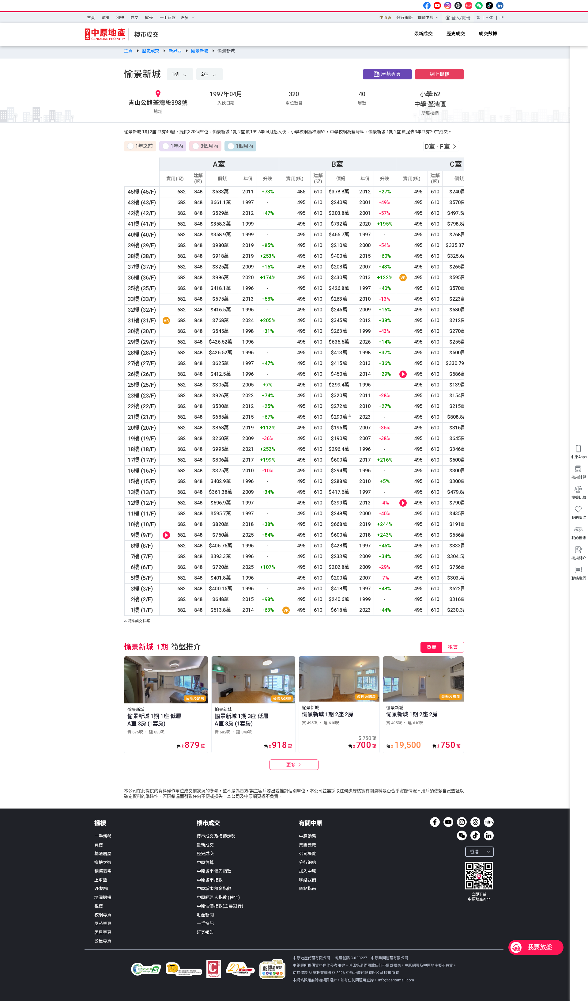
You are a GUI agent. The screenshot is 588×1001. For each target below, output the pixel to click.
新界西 (176, 50)
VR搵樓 (101, 888)
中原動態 (307, 836)
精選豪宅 (103, 871)
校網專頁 (103, 914)
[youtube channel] (437, 5)
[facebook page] (427, 5)
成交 (134, 17)
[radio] (140, 146)
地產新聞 (205, 914)
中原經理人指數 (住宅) (218, 897)
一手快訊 (205, 923)
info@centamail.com (396, 980)
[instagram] (447, 5)
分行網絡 (404, 17)
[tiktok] (489, 5)
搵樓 (100, 823)
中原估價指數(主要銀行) (220, 906)
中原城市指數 (210, 879)
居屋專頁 (103, 932)
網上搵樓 (440, 74)
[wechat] (479, 5)
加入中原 (307, 871)
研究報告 (205, 932)
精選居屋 (103, 853)
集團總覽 (307, 845)
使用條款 (301, 973)
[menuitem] (91, 17)
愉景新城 (200, 50)
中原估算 (205, 862)
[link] (129, 51)
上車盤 (100, 879)
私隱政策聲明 (320, 973)
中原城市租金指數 (214, 888)
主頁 (91, 17)
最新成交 (205, 845)
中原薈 (385, 17)
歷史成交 (151, 50)
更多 (291, 765)
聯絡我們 (307, 879)
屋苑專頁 (391, 74)
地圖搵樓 (103, 897)
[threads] (458, 5)
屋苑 (149, 17)
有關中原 (310, 823)
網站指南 (307, 888)
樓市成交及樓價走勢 (216, 836)
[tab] (431, 647)
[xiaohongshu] (468, 5)
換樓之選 (103, 862)
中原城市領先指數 (214, 871)
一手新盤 (168, 17)
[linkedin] (499, 5)
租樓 (120, 17)
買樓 (105, 17)
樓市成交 (208, 823)
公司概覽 (307, 853)
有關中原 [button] (425, 17)
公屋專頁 (103, 940)
